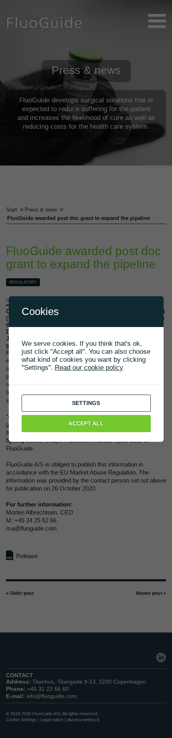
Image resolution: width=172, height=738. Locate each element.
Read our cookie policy (89, 367)
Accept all (86, 423)
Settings (86, 403)
